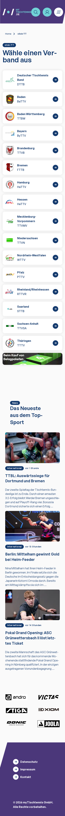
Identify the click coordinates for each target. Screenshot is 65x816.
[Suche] (35, 12)
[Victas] (48, 697)
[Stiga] (16, 710)
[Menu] (58, 12)
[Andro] (16, 697)
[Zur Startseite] (17, 12)
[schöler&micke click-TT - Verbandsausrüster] (32, 359)
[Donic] (16, 723)
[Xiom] (48, 710)
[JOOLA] (48, 723)
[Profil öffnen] (47, 12)
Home (8, 33)
